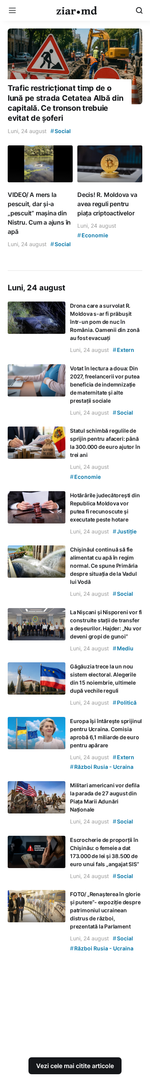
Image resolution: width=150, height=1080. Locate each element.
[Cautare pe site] (139, 10)
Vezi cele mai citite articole (75, 1066)
